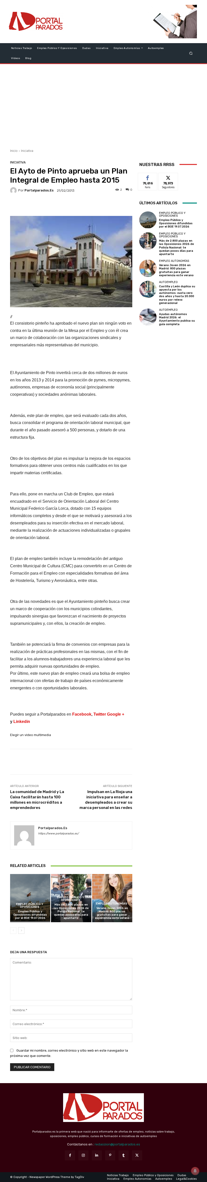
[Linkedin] (97, 1155)
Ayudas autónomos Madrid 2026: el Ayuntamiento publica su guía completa (177, 319)
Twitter (99, 714)
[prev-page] (13, 930)
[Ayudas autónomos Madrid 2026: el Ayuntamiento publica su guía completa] (148, 317)
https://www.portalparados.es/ (58, 833)
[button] (191, 53)
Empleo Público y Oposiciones (29, 905)
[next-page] (21, 930)
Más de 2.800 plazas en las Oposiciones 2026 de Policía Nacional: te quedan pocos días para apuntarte (71, 911)
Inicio (14, 151)
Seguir (168, 177)
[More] (105, 205)
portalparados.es (39, 190)
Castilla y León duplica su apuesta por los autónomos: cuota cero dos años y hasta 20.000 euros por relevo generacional (177, 295)
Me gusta (148, 177)
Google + (115, 714)
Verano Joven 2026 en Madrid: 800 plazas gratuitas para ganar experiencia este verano (112, 913)
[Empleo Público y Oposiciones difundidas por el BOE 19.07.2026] (30, 898)
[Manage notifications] (195, 1171)
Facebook (81, 714)
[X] (137, 1155)
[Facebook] (70, 1155)
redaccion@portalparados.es (117, 1144)
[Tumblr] (123, 1155)
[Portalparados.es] (36, 21)
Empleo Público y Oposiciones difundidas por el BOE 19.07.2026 (30, 915)
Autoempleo (168, 282)
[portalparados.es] (14, 190)
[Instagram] (83, 1155)
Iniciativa (27, 151)
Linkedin (21, 721)
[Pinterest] (110, 1155)
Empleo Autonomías (111, 903)
